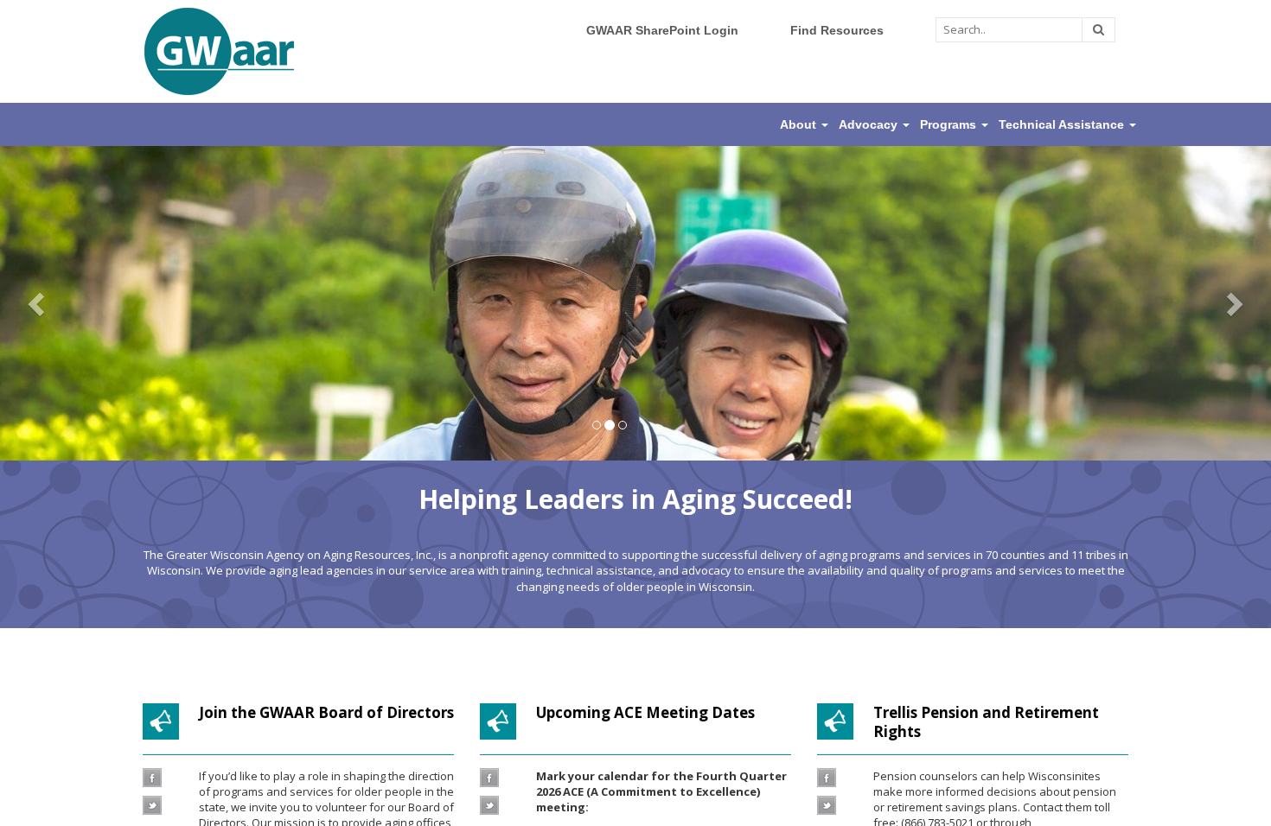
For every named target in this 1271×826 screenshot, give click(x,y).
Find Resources (837, 30)
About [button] (800, 124)
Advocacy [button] (870, 124)
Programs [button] (950, 124)
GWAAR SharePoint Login (662, 30)
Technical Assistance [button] (1063, 124)
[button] (38, 303)
